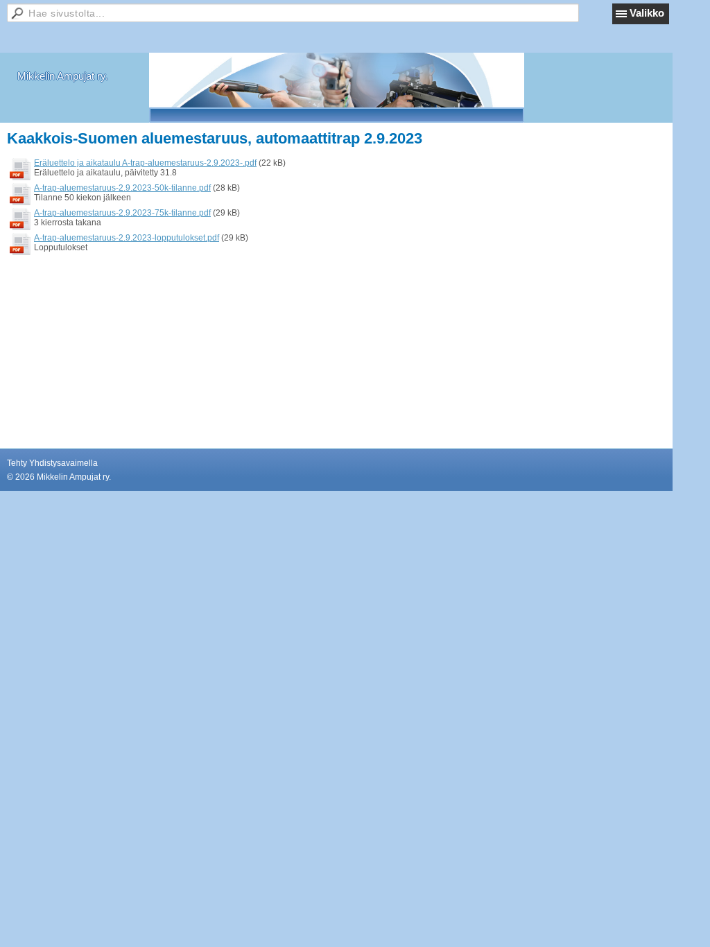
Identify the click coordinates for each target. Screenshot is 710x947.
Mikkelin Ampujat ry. (62, 76)
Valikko (647, 13)
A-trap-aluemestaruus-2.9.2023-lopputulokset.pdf (126, 238)
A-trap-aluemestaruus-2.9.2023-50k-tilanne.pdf (122, 188)
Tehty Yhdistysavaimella (52, 463)
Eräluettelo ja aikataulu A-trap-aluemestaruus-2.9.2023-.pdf (145, 163)
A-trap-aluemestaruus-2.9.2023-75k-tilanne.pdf (122, 213)
